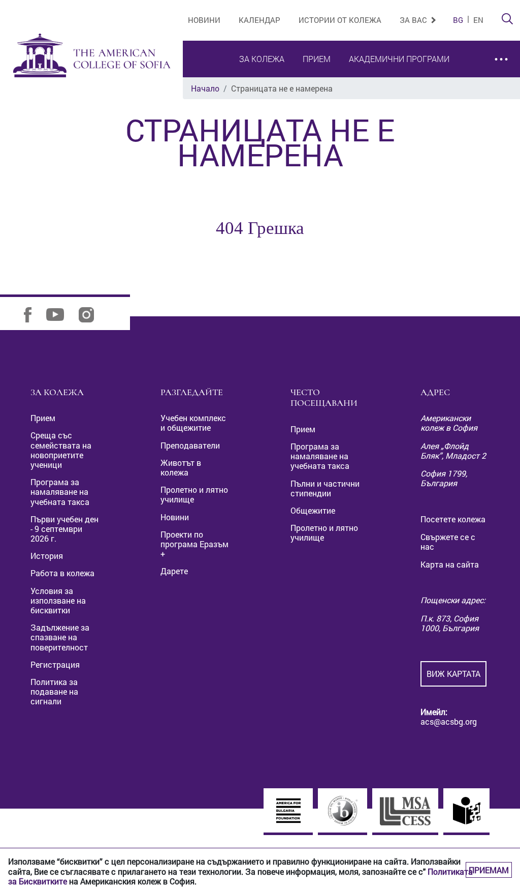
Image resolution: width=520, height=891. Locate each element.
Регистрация (55, 664)
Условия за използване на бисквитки (58, 600)
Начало (205, 88)
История (46, 555)
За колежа (261, 58)
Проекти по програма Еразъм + (194, 544)
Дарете (174, 571)
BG (458, 20)
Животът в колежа (180, 467)
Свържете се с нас (447, 541)
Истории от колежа (340, 20)
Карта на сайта (449, 564)
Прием (317, 58)
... (501, 53)
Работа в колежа (62, 573)
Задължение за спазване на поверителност (59, 637)
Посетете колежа (452, 519)
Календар (259, 20)
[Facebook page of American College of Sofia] (34, 313)
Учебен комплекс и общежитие (193, 422)
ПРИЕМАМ (489, 870)
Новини (204, 20)
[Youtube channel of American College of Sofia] (61, 313)
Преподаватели (190, 445)
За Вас (414, 20)
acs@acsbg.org (448, 721)
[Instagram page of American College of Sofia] (93, 313)
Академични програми (399, 58)
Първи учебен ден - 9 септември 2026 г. (64, 529)
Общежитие (312, 510)
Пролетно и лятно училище (194, 494)
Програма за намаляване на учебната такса (59, 492)
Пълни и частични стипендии (325, 488)
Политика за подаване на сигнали (54, 691)
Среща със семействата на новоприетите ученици (60, 450)
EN (478, 20)
